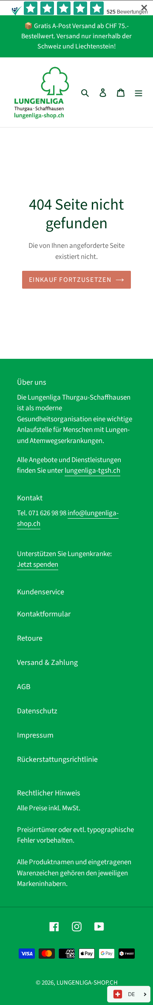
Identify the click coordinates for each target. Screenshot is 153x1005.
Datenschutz (37, 711)
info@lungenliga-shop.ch (68, 518)
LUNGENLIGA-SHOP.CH (87, 982)
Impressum (35, 735)
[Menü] (138, 92)
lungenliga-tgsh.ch (92, 471)
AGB (24, 686)
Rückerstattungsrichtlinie (57, 759)
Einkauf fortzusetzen (70, 279)
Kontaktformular (44, 614)
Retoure (29, 638)
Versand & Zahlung (47, 662)
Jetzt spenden (37, 564)
